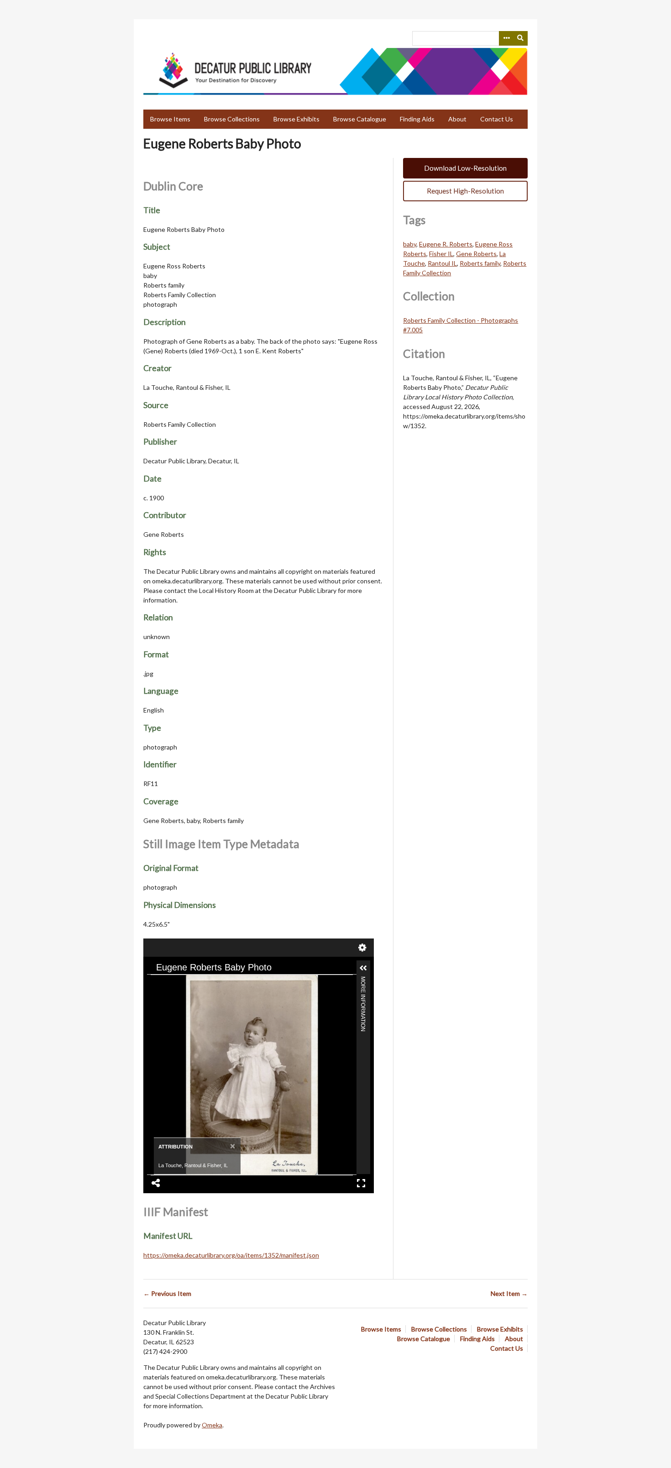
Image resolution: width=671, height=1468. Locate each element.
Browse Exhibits (296, 119)
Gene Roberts (476, 253)
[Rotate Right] (189, 982)
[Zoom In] (158, 982)
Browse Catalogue (359, 119)
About (457, 119)
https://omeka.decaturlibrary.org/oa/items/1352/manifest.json (231, 1255)
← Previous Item (167, 1293)
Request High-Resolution (465, 191)
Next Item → (509, 1293)
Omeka (212, 1425)
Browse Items (170, 119)
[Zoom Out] (174, 982)
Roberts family (480, 263)
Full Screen (361, 1183)
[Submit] (521, 38)
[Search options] (506, 38)
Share (156, 1183)
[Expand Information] (363, 968)
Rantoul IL (442, 263)
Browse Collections (232, 119)
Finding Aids (417, 119)
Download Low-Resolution (465, 168)
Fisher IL (441, 253)
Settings (362, 947)
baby (409, 244)
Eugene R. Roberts (445, 244)
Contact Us (496, 119)
